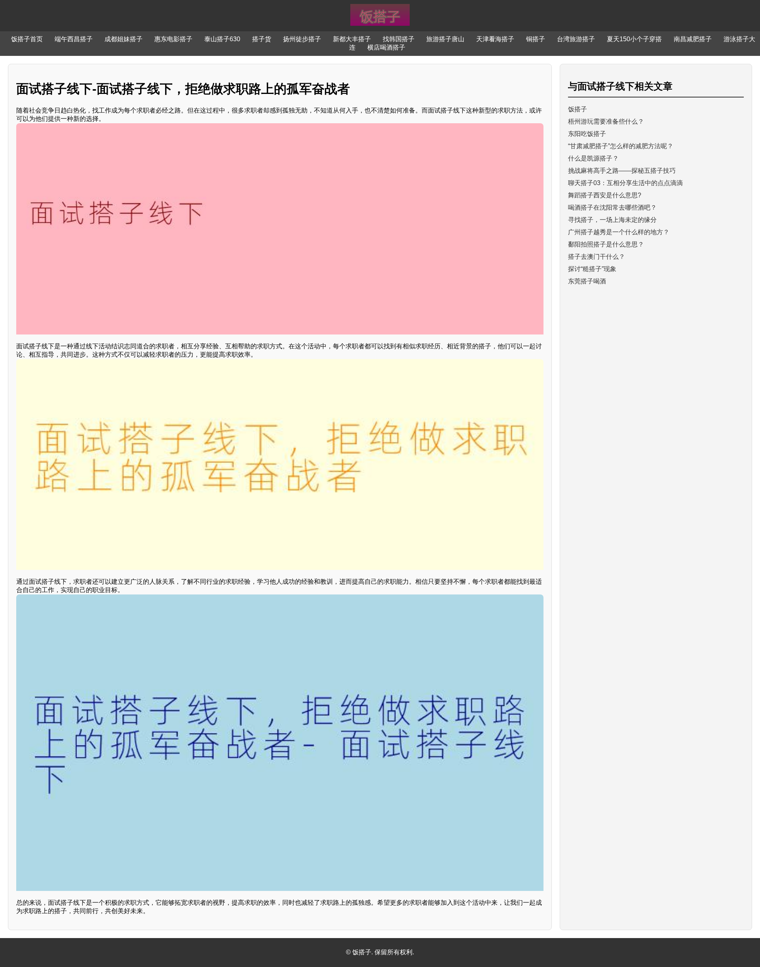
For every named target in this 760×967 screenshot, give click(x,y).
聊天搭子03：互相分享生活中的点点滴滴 (625, 183)
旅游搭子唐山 (445, 39)
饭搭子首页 (27, 39)
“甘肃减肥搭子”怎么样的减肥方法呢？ (620, 146)
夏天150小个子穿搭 (634, 39)
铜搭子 (535, 39)
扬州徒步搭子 (302, 39)
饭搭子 (577, 109)
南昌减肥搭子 (693, 39)
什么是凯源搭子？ (593, 158)
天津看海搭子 (495, 39)
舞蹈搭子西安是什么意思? (604, 195)
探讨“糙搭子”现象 (592, 269)
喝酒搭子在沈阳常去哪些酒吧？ (612, 207)
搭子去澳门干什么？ (596, 256)
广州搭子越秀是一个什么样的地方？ (618, 232)
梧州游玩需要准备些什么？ (606, 121)
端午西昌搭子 (74, 39)
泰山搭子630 (222, 39)
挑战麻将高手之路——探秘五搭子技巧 (622, 170)
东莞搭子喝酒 (587, 281)
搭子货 (261, 39)
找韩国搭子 (398, 39)
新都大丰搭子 (352, 39)
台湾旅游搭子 (576, 39)
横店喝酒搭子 (386, 47)
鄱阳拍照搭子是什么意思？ (606, 244)
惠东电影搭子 (173, 39)
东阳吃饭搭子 (587, 133)
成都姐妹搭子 (123, 39)
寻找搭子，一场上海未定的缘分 (612, 219)
